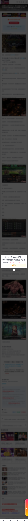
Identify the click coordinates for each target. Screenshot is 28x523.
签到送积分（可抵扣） (15, 262)
